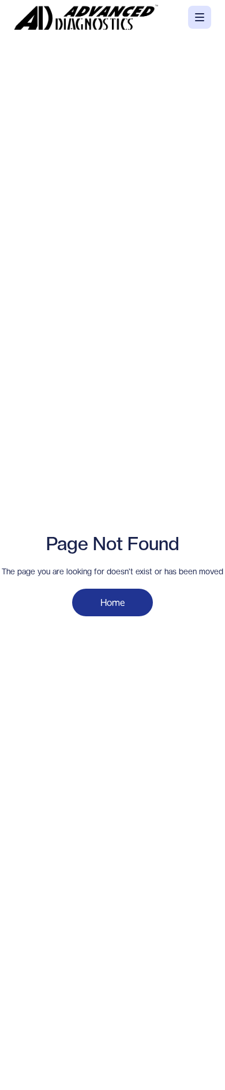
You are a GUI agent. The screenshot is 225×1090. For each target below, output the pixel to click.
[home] (86, 17)
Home (112, 602)
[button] (199, 17)
